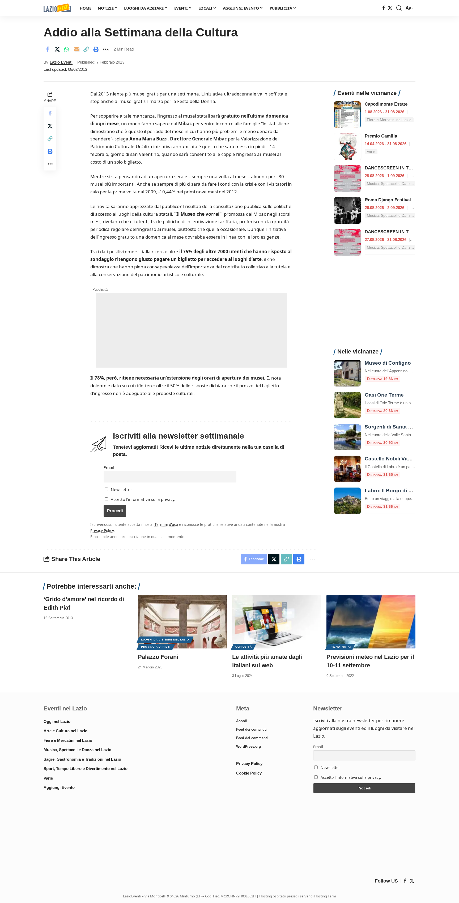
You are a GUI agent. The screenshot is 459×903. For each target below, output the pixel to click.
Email (109, 467)
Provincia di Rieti (156, 646)
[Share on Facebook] (47, 49)
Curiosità (243, 646)
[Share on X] (57, 49)
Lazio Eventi (61, 62)
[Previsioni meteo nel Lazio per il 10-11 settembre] (370, 621)
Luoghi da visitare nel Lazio (165, 639)
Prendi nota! (340, 646)
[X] (390, 8)
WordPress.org (248, 746)
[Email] (76, 49)
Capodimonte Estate (386, 104)
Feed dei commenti (252, 738)
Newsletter (121, 489)
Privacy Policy (102, 530)
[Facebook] (383, 8)
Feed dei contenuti (251, 729)
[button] (399, 8)
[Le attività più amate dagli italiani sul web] (276, 621)
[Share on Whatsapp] (66, 49)
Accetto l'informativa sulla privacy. (143, 499)
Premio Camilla (381, 136)
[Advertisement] (191, 330)
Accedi (241, 721)
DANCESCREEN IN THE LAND (396, 167)
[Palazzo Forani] (182, 621)
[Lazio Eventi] (57, 8)
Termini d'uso (166, 524)
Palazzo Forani (158, 657)
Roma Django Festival (388, 199)
